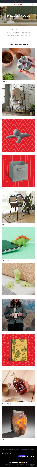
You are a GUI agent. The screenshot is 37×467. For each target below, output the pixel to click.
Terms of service (32, 464)
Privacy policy (27, 464)
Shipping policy (32, 465)
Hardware (4, 152)
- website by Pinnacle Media (15, 464)
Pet (3, 224)
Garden (4, 81)
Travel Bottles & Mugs (7, 332)
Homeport (9, 464)
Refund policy (22, 464)
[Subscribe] (16, 456)
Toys (3, 296)
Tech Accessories (6, 260)
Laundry (4, 117)
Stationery (4, 367)
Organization (5, 188)
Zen (3, 439)
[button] (2, 4)
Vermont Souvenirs (6, 403)
